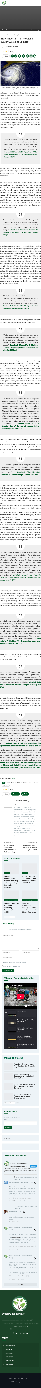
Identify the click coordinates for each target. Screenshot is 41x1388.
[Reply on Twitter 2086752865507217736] (10, 1280)
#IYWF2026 (28, 1198)
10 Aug (11, 1258)
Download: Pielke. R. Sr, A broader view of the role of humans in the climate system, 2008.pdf (20, 426)
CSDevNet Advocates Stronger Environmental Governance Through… (24, 1086)
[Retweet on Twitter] (14, 1177)
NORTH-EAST (9, 1349)
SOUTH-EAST (9, 1357)
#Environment (13, 1276)
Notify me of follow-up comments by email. (14, 962)
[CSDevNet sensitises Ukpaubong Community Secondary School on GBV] (11, 895)
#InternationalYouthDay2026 (17, 1246)
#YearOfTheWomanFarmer (16, 1198)
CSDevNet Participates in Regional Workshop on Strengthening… (22, 1096)
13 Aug (20, 1211)
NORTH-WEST (9, 1353)
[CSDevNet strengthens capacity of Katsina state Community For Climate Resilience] (29, 895)
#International (16, 1237)
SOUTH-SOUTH (9, 1361)
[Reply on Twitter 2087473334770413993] (10, 1250)
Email (5, 1119)
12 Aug (11, 1229)
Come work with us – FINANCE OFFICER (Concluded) (30, 847)
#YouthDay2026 (29, 1246)
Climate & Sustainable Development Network (20, 1227)
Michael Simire (13, 1211)
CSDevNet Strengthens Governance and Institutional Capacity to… (24, 1076)
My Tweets (7, 1138)
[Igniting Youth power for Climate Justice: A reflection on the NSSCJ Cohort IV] (29, 868)
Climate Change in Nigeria (30, 900)
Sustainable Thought (10, 900)
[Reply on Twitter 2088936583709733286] (10, 1201)
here (13, 778)
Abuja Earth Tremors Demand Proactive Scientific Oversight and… (24, 1066)
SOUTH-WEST (9, 1365)
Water (35, 782)
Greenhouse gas (27, 782)
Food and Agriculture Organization (18, 1182)
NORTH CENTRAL (10, 1345)
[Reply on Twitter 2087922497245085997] (10, 1222)
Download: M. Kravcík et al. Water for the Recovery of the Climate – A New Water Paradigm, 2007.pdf (20, 232)
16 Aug (31, 1182)
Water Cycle (6, 785)
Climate (6, 873)
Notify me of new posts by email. (12, 966)
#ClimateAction (21, 1276)
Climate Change (11, 782)
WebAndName (25, 1382)
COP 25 (18, 782)
